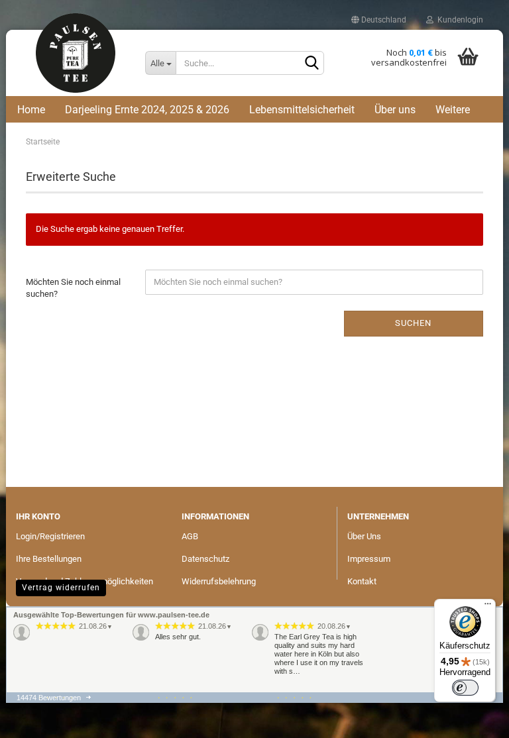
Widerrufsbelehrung (219, 581)
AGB (190, 536)
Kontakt (361, 581)
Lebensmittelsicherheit (302, 109)
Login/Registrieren (50, 536)
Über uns (395, 109)
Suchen (413, 323)
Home (31, 109)
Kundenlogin (458, 20)
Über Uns (364, 536)
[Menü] (488, 607)
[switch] (465, 688)
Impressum (368, 559)
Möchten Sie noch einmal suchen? (73, 288)
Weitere (452, 109)
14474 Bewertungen (49, 698)
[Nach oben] (34, 675)
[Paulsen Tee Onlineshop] (75, 61)
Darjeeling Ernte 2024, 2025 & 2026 (147, 109)
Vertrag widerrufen (61, 587)
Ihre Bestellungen (49, 559)
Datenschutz (205, 559)
